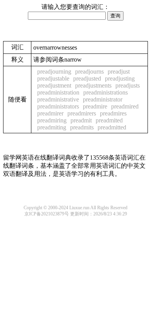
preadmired (125, 106)
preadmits (82, 127)
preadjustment (54, 85)
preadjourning (54, 71)
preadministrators (58, 106)
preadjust (119, 71)
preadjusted (87, 78)
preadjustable (53, 78)
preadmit (81, 120)
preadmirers (81, 113)
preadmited (109, 120)
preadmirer (50, 113)
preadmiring (52, 120)
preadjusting (120, 78)
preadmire (95, 106)
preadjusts (127, 85)
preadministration (58, 92)
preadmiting (51, 127)
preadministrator (102, 99)
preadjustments (93, 85)
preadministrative (58, 99)
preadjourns (89, 71)
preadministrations (105, 92)
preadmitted (112, 127)
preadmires (113, 113)
